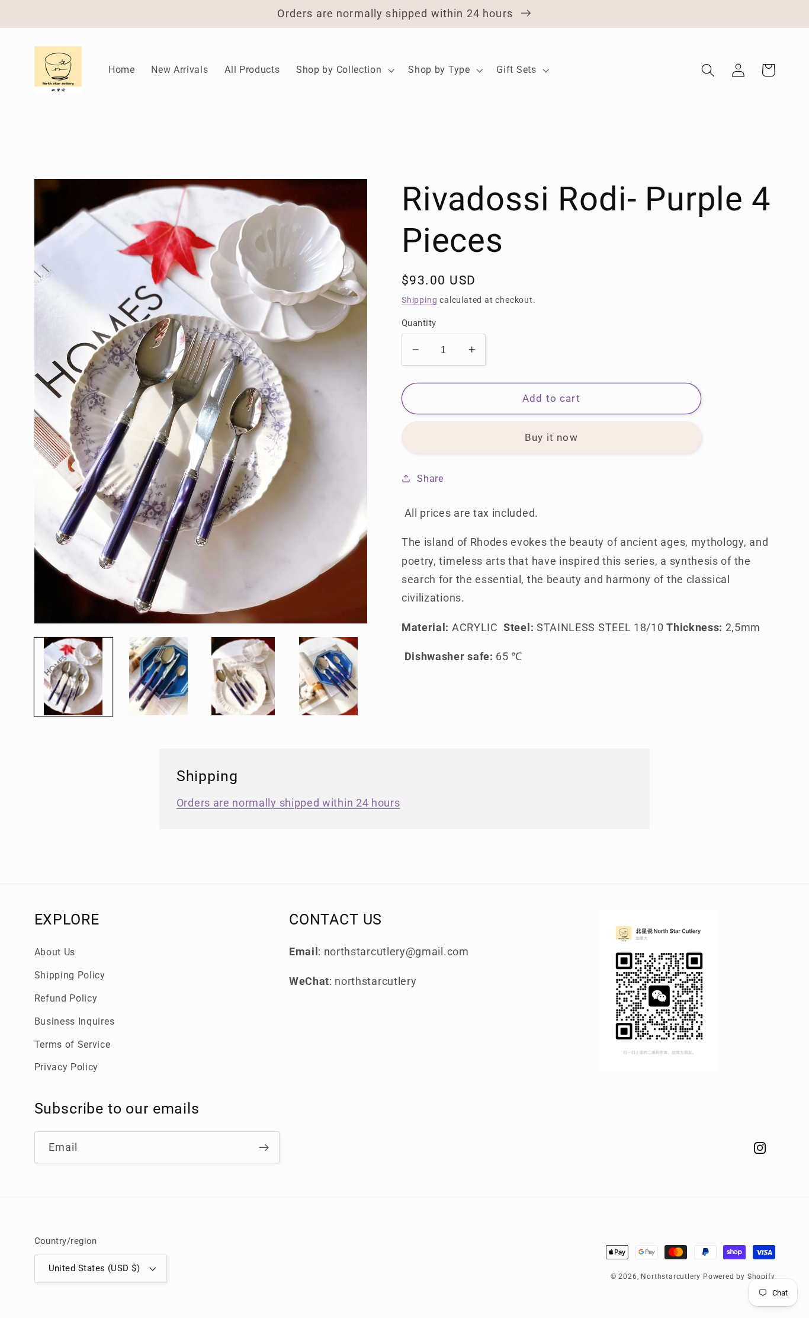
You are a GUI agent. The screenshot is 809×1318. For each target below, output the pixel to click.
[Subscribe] (264, 1147)
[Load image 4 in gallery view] (328, 676)
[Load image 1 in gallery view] (73, 676)
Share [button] (430, 478)
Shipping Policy (69, 975)
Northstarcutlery (671, 1276)
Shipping (419, 300)
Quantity (419, 323)
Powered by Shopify (739, 1276)
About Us (55, 952)
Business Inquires (74, 1021)
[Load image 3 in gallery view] (243, 676)
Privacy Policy (66, 1067)
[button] (344, 70)
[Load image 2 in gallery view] (158, 676)
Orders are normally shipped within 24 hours (288, 802)
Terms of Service (72, 1044)
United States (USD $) (94, 1268)
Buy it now (551, 437)
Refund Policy (66, 998)
